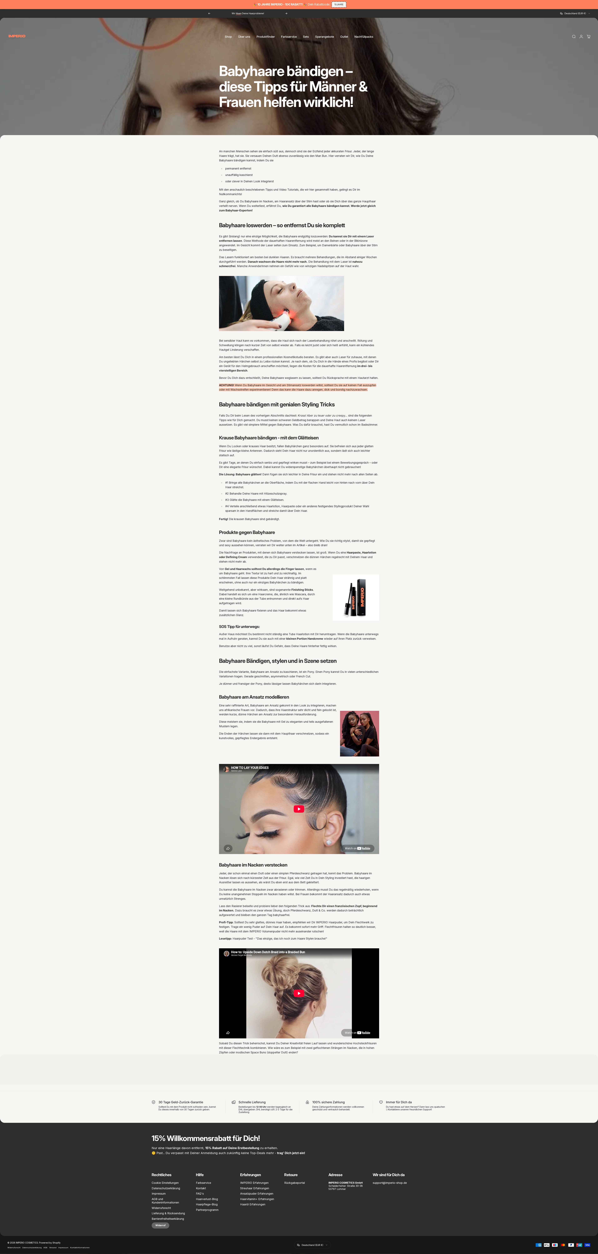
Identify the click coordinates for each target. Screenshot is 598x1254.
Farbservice (203, 1182)
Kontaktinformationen (80, 1247)
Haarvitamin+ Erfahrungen (257, 1199)
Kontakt (201, 1188)
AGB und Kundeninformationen (165, 1200)
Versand (52, 1247)
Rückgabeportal (294, 1182)
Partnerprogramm (207, 1209)
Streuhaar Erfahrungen (254, 1188)
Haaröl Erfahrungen (252, 1204)
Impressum (159, 1193)
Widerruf (160, 1225)
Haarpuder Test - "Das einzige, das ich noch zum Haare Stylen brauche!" (280, 938)
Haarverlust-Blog (207, 1199)
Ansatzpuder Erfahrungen (256, 1193)
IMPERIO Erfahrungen (254, 1182)
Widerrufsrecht (161, 1208)
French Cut (303, 676)
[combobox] (575, 13)
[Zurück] (209, 13)
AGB (45, 1247)
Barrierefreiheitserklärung (168, 1218)
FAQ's (200, 1193)
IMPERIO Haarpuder (329, 922)
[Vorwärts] (286, 13)
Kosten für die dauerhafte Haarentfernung (329, 366)
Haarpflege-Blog (207, 1204)
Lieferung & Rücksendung (168, 1213)
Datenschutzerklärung (166, 1188)
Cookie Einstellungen (165, 1182)
